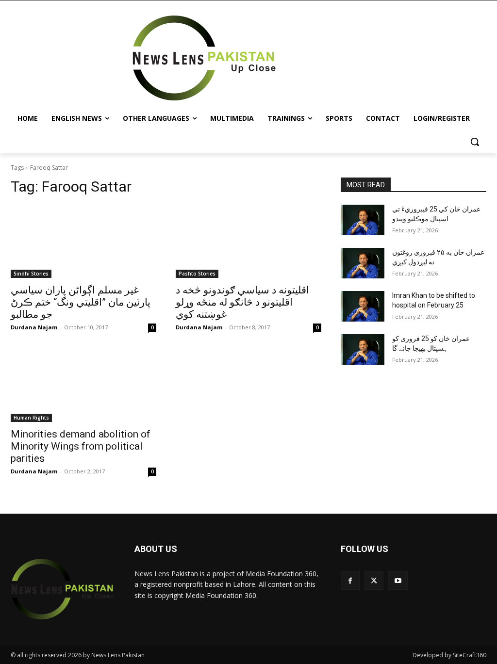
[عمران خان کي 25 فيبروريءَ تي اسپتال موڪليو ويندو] (362, 220)
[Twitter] (373, 580)
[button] (474, 141)
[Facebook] (350, 580)
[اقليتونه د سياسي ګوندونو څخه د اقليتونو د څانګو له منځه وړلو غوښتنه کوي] (248, 241)
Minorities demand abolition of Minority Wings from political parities (80, 446)
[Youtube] (397, 580)
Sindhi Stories (31, 273)
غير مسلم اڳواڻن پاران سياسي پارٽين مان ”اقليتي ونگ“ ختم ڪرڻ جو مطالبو (80, 302)
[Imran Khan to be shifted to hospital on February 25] (362, 306)
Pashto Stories (197, 273)
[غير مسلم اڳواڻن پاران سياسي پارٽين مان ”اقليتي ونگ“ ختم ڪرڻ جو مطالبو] (83, 241)
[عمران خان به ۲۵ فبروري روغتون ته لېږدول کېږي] (362, 263)
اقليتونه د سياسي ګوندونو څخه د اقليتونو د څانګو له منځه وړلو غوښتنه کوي (242, 302)
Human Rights (31, 417)
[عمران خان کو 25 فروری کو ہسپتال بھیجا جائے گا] (362, 349)
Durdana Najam (34, 327)
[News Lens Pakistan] (204, 58)
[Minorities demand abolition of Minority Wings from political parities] (83, 385)
